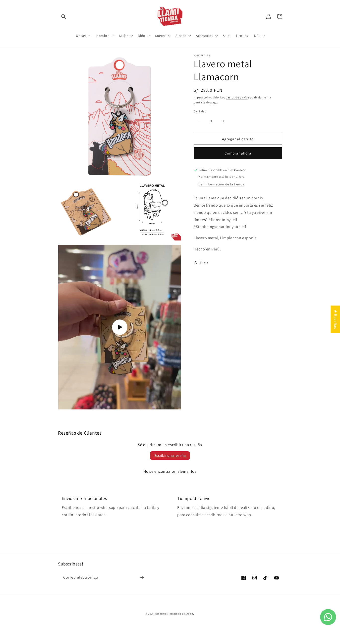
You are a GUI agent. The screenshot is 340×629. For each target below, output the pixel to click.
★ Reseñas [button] (335, 319)
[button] (63, 16)
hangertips (161, 613)
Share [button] (204, 262)
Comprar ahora (238, 153)
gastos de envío (237, 97)
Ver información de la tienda (221, 184)
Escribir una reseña (170, 455)
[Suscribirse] (141, 577)
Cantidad (200, 111)
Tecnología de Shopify (181, 613)
